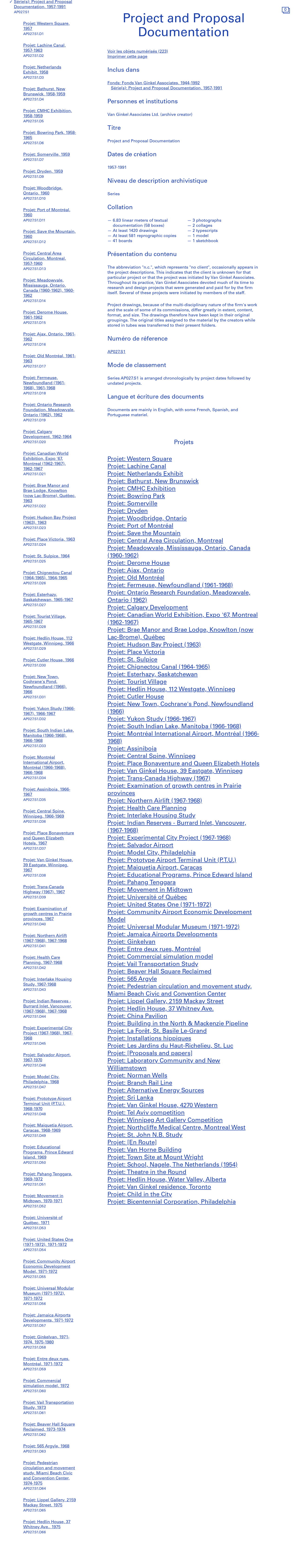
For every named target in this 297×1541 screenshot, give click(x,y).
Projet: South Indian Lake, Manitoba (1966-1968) (174, 727)
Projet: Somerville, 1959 (46, 155)
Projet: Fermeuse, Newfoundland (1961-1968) (170, 585)
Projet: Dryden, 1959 (43, 172)
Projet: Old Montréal (136, 578)
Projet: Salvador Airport (140, 845)
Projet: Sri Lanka (130, 1098)
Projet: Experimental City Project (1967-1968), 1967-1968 (48, 1033)
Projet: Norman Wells (137, 1076)
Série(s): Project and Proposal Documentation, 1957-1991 (166, 88)
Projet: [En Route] (132, 1143)
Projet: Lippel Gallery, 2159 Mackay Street (165, 1001)
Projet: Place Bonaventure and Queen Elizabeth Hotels (183, 764)
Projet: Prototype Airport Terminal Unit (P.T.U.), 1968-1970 (47, 1104)
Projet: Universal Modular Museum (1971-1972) (173, 927)
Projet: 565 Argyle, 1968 (46, 1446)
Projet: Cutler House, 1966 (48, 660)
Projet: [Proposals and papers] (150, 1053)
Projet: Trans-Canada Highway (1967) (158, 779)
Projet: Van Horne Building (144, 1150)
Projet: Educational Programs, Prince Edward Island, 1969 (48, 1152)
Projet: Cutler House (135, 697)
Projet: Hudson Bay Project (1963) (154, 645)
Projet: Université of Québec (147, 897)
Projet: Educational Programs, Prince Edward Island (179, 875)
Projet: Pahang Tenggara (141, 883)
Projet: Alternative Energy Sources (155, 1091)
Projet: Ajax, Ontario (135, 571)
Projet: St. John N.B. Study (144, 1135)
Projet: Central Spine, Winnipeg (151, 756)
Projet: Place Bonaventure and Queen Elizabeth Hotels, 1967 (48, 838)
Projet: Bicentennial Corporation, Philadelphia (171, 1202)
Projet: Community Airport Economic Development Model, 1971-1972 (49, 1267)
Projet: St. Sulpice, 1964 (46, 556)
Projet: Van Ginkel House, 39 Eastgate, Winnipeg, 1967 (48, 865)
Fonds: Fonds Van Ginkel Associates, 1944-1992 (153, 83)
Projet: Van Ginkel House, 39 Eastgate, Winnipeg (175, 771)
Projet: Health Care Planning (147, 808)
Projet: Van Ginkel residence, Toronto (159, 1187)
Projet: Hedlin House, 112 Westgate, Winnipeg (171, 689)
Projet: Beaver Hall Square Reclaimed (159, 972)
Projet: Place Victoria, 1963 (49, 540)
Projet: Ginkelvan (131, 942)
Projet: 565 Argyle (132, 979)
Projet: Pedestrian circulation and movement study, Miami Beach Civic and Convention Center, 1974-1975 (49, 1473)
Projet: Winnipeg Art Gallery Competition (165, 1120)
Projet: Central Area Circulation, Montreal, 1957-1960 (44, 259)
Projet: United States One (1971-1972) (159, 905)
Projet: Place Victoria (136, 652)
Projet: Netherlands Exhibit (145, 474)
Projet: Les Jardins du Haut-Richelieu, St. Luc (170, 1046)
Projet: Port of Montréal (140, 526)
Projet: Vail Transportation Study (152, 964)
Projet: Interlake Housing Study (151, 816)
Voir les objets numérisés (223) (137, 52)
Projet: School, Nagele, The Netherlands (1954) (172, 1165)
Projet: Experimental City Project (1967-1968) (169, 838)
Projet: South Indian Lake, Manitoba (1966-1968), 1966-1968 (48, 736)
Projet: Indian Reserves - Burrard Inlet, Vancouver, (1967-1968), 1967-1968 (47, 1006)
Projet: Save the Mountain (144, 533)
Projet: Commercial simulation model (160, 957)
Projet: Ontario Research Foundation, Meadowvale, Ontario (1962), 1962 (48, 410)
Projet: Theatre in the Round (146, 1172)
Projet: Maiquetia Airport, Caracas (154, 868)
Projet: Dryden (127, 511)
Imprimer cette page (127, 57)
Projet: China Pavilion (137, 1016)
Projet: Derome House (138, 563)
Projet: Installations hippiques (149, 1039)
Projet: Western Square (139, 459)
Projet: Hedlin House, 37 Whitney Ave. (160, 1009)
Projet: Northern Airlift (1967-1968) (154, 801)
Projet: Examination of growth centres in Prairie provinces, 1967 (47, 914)
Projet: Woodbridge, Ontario (147, 519)
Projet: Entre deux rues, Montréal (154, 949)
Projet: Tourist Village (137, 682)
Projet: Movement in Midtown (149, 890)
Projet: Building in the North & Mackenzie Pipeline (177, 1024)
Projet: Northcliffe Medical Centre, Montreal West (176, 1128)
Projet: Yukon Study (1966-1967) (151, 719)
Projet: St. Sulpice (132, 660)
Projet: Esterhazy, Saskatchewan (152, 675)
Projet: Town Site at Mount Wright (155, 1157)
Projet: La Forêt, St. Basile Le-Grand (157, 1031)
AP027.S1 (116, 352)
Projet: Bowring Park (136, 496)
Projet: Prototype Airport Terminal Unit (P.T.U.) (171, 860)
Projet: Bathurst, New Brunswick (153, 481)
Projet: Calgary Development (147, 608)
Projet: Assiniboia (132, 749)
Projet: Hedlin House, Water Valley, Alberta (166, 1180)
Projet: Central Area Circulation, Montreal (165, 541)
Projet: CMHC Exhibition (141, 489)
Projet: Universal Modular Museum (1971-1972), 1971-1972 (48, 1294)
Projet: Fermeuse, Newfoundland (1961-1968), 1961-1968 (44, 383)
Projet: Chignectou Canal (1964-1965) (158, 667)
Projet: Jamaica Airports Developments (162, 935)
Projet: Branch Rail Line (139, 1083)
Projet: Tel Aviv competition (146, 1113)
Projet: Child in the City (139, 1195)
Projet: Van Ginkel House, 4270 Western (162, 1105)
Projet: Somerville (132, 504)
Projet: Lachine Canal (136, 467)
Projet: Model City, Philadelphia (151, 853)
